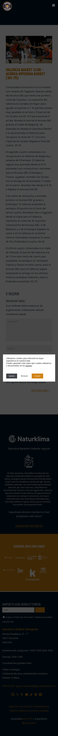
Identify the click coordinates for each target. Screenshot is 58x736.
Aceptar (37, 376)
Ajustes (11, 376)
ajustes (29, 365)
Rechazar (24, 376)
